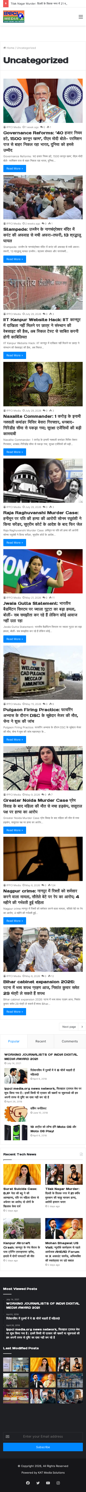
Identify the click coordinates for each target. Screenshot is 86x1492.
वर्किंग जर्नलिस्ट (38, 1108)
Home (10, 47)
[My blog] (13, 16)
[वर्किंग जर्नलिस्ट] (15, 1114)
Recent (40, 1041)
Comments (70, 1041)
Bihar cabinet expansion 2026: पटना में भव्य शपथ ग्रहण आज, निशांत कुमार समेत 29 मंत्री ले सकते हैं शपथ (41, 987)
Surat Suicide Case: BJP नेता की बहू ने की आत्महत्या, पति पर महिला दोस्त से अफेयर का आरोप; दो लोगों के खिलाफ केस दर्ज (21, 1197)
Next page (69, 1026)
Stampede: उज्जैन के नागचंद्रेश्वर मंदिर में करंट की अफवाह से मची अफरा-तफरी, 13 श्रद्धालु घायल (42, 235)
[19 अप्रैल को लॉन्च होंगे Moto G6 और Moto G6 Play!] (15, 1132)
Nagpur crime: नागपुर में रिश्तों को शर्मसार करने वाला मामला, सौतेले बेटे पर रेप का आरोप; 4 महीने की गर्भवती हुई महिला (41, 896)
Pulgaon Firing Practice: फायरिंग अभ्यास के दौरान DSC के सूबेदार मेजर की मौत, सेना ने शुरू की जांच (40, 715)
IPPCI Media (13, 127)
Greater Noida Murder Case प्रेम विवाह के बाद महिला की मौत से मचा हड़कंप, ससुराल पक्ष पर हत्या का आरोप (42, 806)
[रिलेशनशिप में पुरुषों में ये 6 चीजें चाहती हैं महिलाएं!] (15, 1076)
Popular (14, 1041)
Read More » (14, 168)
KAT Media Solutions (51, 1472)
